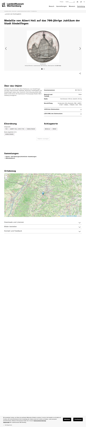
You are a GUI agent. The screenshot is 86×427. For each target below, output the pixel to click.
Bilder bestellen (10, 226)
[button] (43, 193)
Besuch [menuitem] (51, 6)
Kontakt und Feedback (13, 231)
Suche (67, 1)
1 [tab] (42, 69)
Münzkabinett (10, 158)
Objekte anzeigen (43, 138)
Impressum (6, 422)
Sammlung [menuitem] (81, 6)
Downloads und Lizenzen (14, 222)
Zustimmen (78, 419)
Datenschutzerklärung (40, 420)
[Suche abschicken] (74, 2)
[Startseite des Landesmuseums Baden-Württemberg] (13, 6)
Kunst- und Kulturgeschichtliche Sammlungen (21, 156)
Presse (61, 1)
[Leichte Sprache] (77, 2)
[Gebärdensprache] (81, 2)
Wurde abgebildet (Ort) (10, 132)
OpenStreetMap (71, 216)
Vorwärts (80, 48)
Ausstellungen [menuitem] (61, 6)
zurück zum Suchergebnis (13, 14)
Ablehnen (67, 419)
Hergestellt (7, 126)
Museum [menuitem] (72, 6)
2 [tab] (44, 69)
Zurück (6, 48)
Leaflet (62, 216)
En (84, 1)
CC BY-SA (58, 65)
